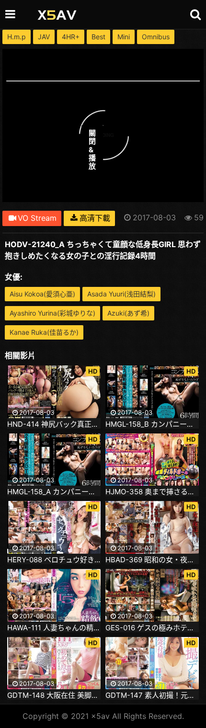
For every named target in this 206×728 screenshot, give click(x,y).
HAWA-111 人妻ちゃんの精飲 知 (54, 628)
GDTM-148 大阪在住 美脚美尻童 (54, 695)
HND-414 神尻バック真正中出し (54, 424)
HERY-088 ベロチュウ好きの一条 (54, 560)
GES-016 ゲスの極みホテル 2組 (152, 628)
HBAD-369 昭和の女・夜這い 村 (152, 560)
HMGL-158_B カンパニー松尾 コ (152, 424)
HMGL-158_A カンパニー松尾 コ (54, 492)
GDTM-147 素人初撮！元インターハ (152, 695)
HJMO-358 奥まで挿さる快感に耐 (152, 492)
